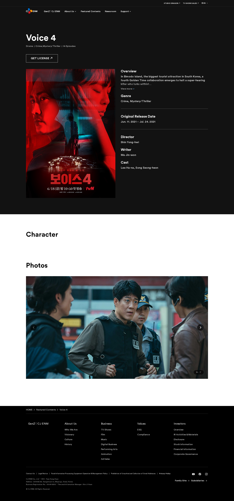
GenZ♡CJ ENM (38, 423)
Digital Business (109, 444)
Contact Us (30, 473)
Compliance (143, 435)
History (68, 444)
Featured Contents (46, 410)
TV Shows (106, 430)
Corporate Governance (186, 454)
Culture (68, 439)
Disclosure (179, 439)
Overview (178, 430)
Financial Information (185, 449)
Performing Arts (109, 449)
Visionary (69, 435)
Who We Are (71, 430)
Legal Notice (43, 473)
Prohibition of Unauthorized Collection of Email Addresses (133, 473)
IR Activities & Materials (186, 435)
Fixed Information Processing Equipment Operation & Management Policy (79, 473)
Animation (106, 454)
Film (103, 435)
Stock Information (183, 444)
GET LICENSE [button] (40, 58)
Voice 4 (63, 410)
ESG (139, 430)
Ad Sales (105, 459)
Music (104, 439)
